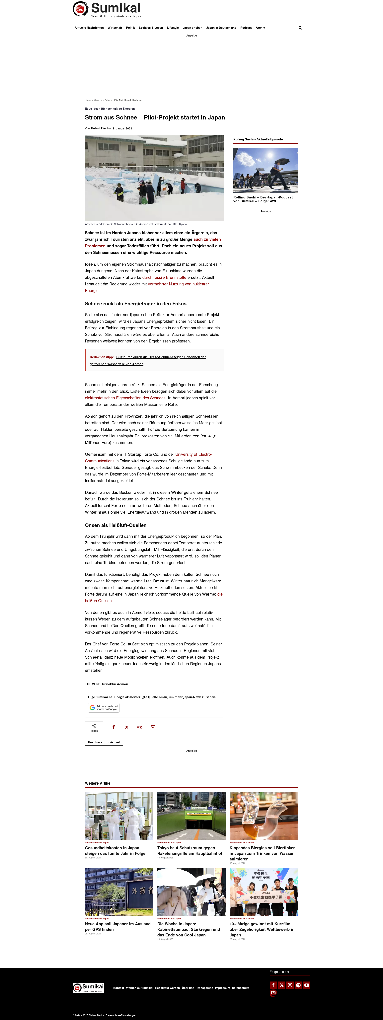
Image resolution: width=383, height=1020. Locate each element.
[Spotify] (298, 985)
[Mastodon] (273, 995)
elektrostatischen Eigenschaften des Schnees (125, 398)
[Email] (153, 727)
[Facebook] (113, 727)
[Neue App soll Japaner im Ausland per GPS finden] (119, 892)
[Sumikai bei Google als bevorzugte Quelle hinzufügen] (103, 708)
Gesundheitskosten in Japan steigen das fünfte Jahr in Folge (115, 850)
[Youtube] (306, 985)
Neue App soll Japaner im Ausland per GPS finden (118, 926)
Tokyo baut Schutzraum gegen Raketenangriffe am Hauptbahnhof (189, 850)
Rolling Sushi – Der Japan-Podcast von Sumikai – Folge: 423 (263, 199)
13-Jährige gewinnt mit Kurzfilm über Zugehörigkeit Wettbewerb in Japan (262, 929)
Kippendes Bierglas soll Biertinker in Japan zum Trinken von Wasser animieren (262, 853)
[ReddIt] (140, 727)
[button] (300, 28)
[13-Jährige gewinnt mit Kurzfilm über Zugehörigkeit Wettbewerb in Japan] (264, 892)
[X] (127, 727)
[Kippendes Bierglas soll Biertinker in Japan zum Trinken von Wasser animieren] (264, 816)
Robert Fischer (101, 128)
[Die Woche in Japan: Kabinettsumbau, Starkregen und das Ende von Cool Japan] (191, 892)
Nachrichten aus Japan (97, 842)
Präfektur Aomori (115, 684)
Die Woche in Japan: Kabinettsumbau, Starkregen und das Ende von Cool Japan (188, 929)
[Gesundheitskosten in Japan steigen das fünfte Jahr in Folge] (119, 816)
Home (88, 100)
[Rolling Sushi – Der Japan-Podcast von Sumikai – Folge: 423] (265, 170)
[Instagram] (290, 985)
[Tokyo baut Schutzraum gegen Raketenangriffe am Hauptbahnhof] (191, 816)
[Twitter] (281, 985)
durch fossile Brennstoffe (164, 277)
